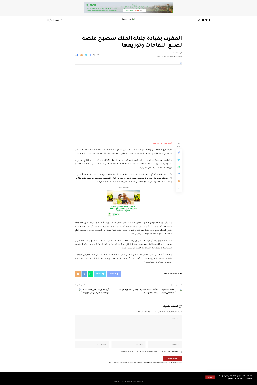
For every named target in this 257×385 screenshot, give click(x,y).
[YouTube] (203, 20)
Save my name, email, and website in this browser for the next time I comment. (149, 352)
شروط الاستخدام (235, 379)
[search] (62, 20)
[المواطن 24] (128, 20)
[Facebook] (209, 20)
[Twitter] (206, 20)
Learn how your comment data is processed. (144, 363)
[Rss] (199, 20)
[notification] (66, 20)
